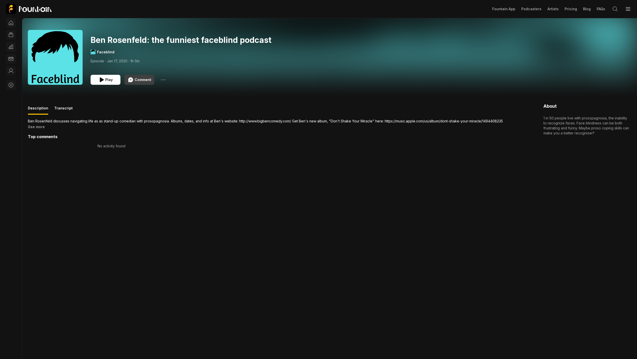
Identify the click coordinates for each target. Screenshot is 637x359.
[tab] (38, 110)
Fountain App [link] (503, 9)
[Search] (615, 9)
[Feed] (11, 35)
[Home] (11, 23)
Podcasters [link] (531, 9)
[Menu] (628, 9)
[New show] (11, 85)
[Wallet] (11, 59)
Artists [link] (553, 9)
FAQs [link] (601, 9)
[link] (29, 9)
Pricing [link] (571, 9)
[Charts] (11, 47)
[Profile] (11, 71)
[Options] (163, 80)
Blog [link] (587, 9)
